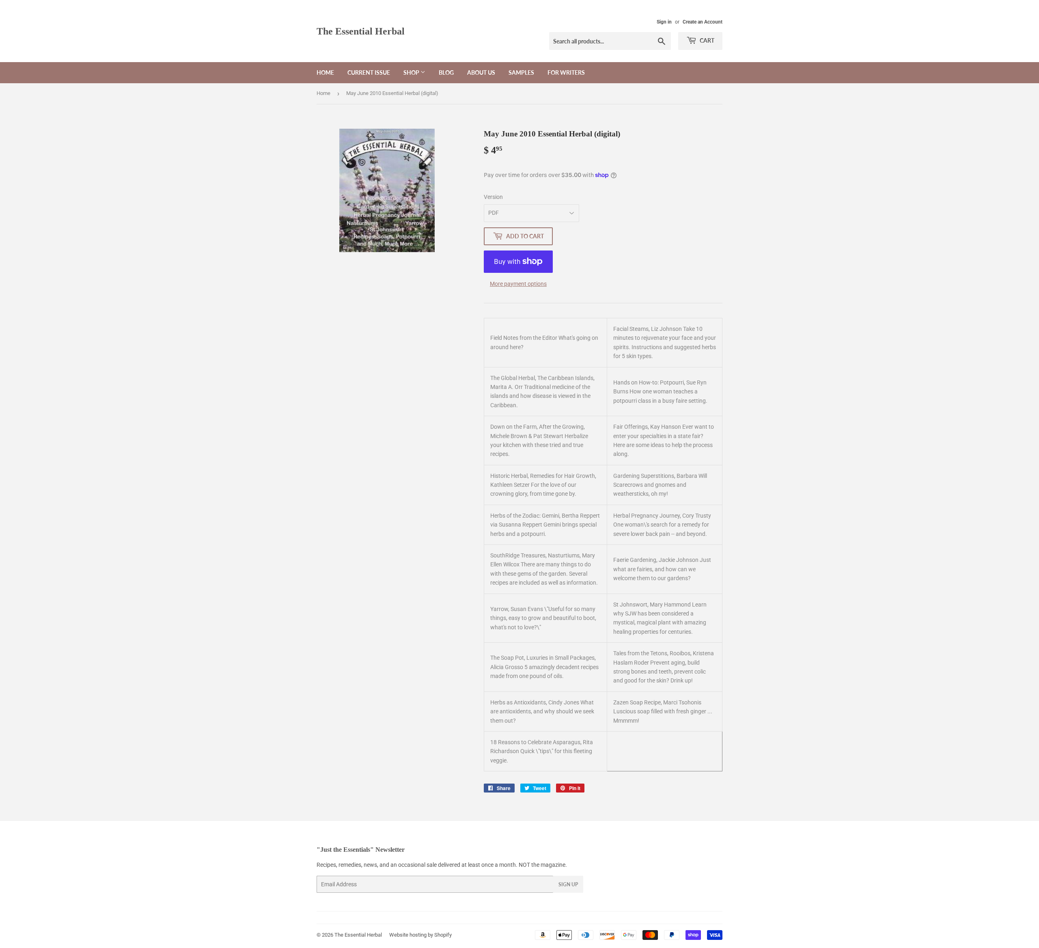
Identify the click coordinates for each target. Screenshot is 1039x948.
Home (325, 72)
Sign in (664, 22)
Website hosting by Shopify (420, 935)
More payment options (518, 284)
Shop (411, 72)
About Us (481, 72)
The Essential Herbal (361, 31)
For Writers (566, 72)
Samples (521, 72)
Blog (446, 72)
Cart (706, 40)
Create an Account (702, 22)
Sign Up (568, 884)
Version (493, 197)
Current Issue (368, 72)
